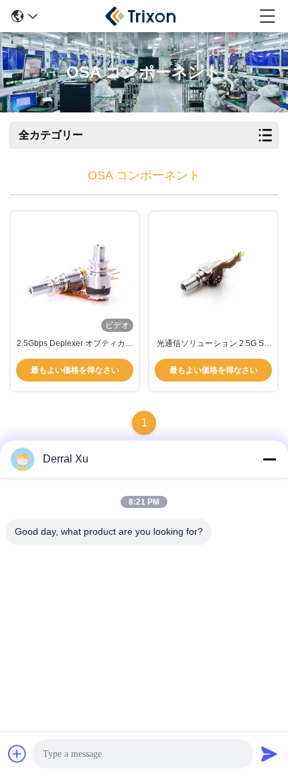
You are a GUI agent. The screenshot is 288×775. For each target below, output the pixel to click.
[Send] (269, 753)
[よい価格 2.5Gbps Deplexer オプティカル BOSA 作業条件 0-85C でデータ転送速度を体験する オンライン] (74, 274)
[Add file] (17, 753)
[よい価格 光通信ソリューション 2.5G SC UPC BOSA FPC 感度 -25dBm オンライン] (213, 274)
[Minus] (269, 459)
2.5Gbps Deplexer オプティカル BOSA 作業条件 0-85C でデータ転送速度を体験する (75, 344)
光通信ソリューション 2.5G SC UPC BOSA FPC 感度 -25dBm (213, 344)
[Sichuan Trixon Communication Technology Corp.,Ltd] (148, 16)
